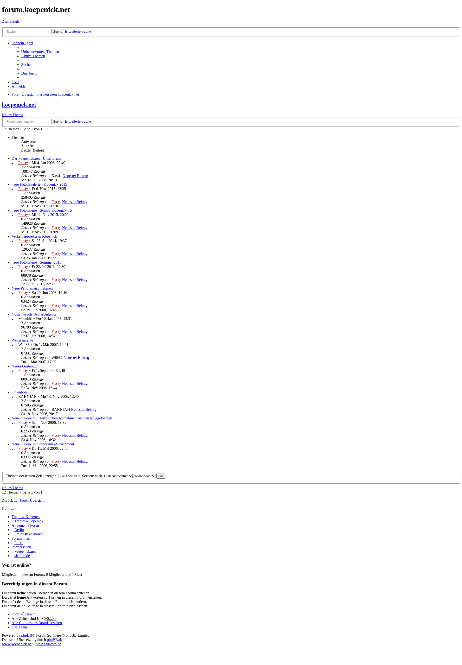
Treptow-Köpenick (26, 517)
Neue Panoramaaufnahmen (32, 288)
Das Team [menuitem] (29, 73)
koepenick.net (19, 104)
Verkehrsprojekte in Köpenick (34, 236)
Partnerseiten (21, 547)
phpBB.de (55, 640)
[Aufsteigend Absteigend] (144, 476)
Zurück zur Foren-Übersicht (23, 500)
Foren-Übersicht (24, 614)
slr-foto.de (22, 556)
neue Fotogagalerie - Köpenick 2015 (39, 184)
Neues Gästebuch (25, 366)
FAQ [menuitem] (15, 82)
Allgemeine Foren (25, 525)
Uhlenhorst (20, 392)
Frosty (23, 163)
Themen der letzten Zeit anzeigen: (32, 476)
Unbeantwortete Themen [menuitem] (40, 52)
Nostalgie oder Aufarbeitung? (34, 314)
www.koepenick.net (17, 644)
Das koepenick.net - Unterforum (36, 158)
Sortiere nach (92, 476)
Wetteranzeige (22, 340)
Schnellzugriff (22, 43)
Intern (18, 543)
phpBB (26, 635)
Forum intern (21, 538)
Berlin (19, 530)
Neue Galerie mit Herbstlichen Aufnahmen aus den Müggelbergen (62, 418)
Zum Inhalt (10, 21)
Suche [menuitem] (26, 65)
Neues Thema (12, 115)
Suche (57, 31)
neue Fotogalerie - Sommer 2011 (36, 262)
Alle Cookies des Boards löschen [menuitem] (37, 623)
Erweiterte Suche (78, 31)
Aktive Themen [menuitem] (33, 56)
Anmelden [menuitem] (19, 86)
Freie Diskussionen (29, 534)
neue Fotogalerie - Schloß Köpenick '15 (42, 210)
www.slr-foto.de (48, 644)
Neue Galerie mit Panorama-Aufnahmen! (43, 444)
